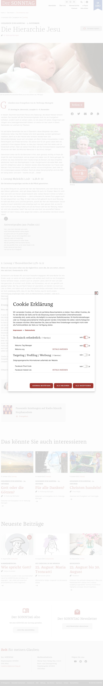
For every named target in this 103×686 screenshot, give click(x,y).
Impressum (17, 330)
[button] (71, 349)
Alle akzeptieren (83, 385)
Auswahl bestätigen (41, 385)
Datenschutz (30, 330)
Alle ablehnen (63, 385)
